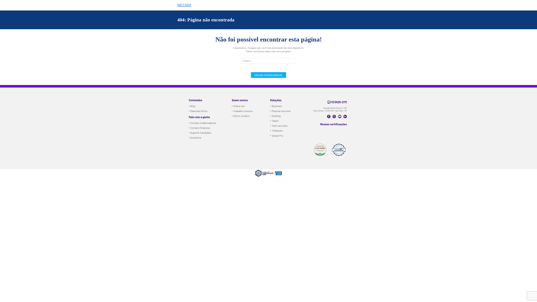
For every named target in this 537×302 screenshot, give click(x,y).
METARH (184, 5)
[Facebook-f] (328, 116)
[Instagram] (334, 116)
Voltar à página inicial (269, 75)
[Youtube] (339, 116)
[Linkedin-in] (345, 116)
